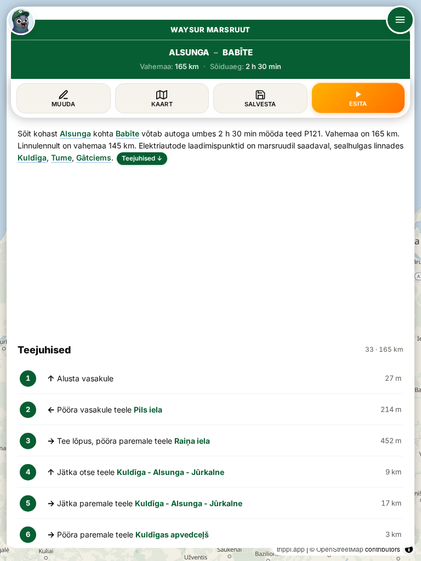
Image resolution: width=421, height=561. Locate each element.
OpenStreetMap (339, 548)
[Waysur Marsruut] (21, 21)
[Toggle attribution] (409, 549)
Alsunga (75, 133)
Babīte (127, 133)
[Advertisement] (210, 249)
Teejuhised (142, 158)
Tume (61, 157)
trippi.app (291, 548)
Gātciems (93, 157)
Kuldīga (32, 157)
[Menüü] (400, 19)
